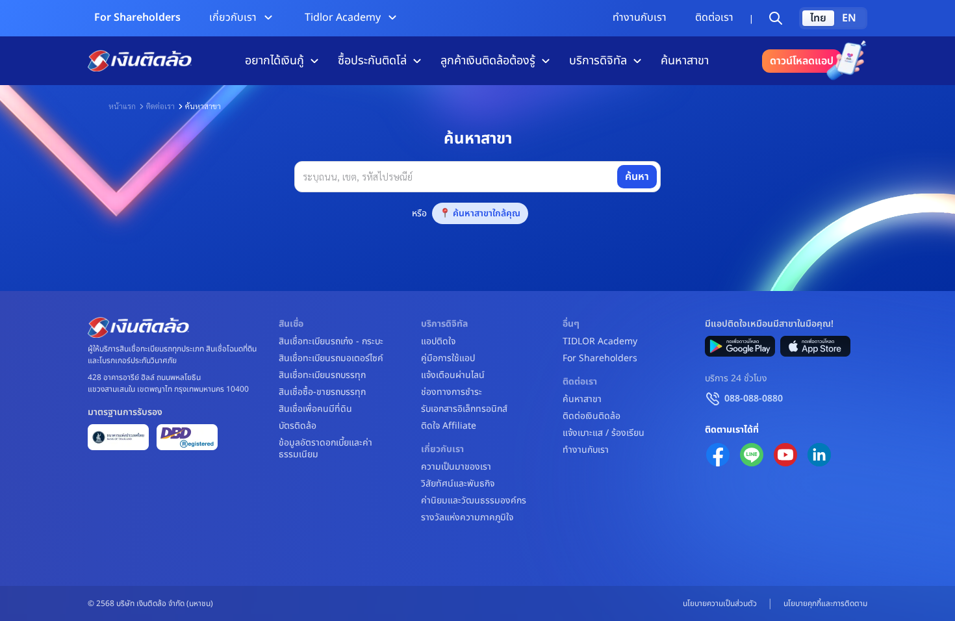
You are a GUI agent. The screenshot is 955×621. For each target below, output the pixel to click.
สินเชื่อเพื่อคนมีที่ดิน (315, 409)
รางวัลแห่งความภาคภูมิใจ (467, 518)
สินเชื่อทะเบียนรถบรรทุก (322, 375)
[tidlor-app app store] (815, 346)
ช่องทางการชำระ (451, 392)
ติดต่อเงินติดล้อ (591, 416)
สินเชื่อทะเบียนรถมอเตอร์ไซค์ (331, 358)
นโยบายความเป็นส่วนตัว (720, 603)
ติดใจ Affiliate (448, 426)
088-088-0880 (753, 398)
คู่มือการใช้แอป (448, 358)
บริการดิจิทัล (598, 61)
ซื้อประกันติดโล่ (372, 61)
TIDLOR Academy (600, 342)
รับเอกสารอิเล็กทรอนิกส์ (464, 409)
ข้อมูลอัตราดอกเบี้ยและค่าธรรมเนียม (325, 449)
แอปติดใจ (438, 342)
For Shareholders (137, 17)
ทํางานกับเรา (640, 17)
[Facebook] (718, 455)
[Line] (752, 455)
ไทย (818, 18)
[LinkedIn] (819, 455)
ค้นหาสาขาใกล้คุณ (486, 213)
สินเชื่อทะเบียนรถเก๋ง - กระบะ (331, 342)
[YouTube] (785, 455)
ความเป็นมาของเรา (456, 467)
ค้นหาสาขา (685, 61)
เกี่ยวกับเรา (233, 17)
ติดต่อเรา (714, 17)
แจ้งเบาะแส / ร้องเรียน (603, 433)
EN (849, 18)
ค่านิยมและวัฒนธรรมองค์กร (473, 501)
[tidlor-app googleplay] (740, 346)
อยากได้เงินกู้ (274, 61)
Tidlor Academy (343, 17)
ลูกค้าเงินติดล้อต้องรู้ (487, 61)
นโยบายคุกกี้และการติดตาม (825, 603)
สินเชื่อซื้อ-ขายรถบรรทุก (322, 392)
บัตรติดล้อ (297, 426)
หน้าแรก (122, 106)
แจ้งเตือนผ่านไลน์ (453, 375)
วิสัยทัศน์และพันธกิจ (457, 484)
